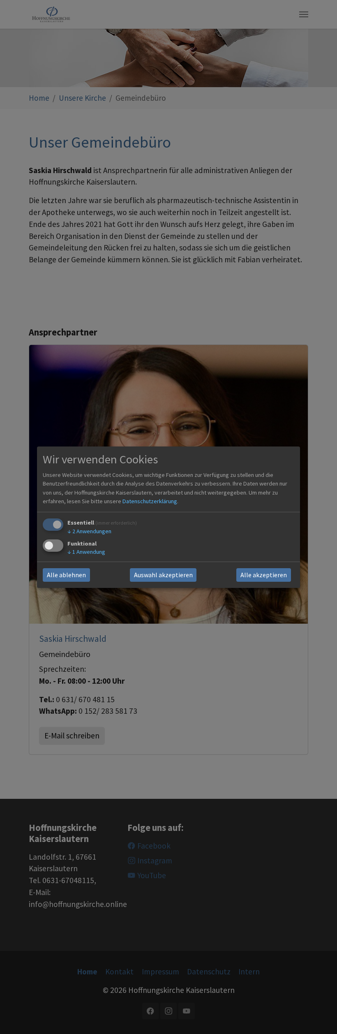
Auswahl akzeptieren (163, 575)
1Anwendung (86, 551)
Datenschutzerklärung (149, 501)
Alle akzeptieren (263, 575)
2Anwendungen (89, 531)
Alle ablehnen (66, 575)
